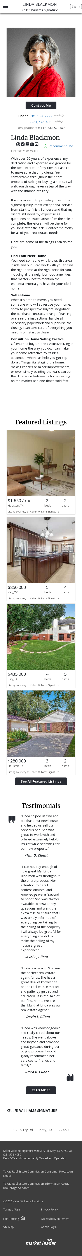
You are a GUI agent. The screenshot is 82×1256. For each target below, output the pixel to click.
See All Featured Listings (41, 781)
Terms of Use (11, 1209)
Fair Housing (11, 1219)
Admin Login (49, 1227)
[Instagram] (28, 145)
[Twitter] (23, 145)
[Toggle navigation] (5, 6)
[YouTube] (36, 145)
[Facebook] (18, 145)
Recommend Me (60, 146)
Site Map (8, 1227)
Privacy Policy (49, 1209)
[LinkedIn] (32, 145)
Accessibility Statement (55, 1219)
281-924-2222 (41, 115)
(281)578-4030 (42, 121)
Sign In (76, 6)
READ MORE (41, 1090)
